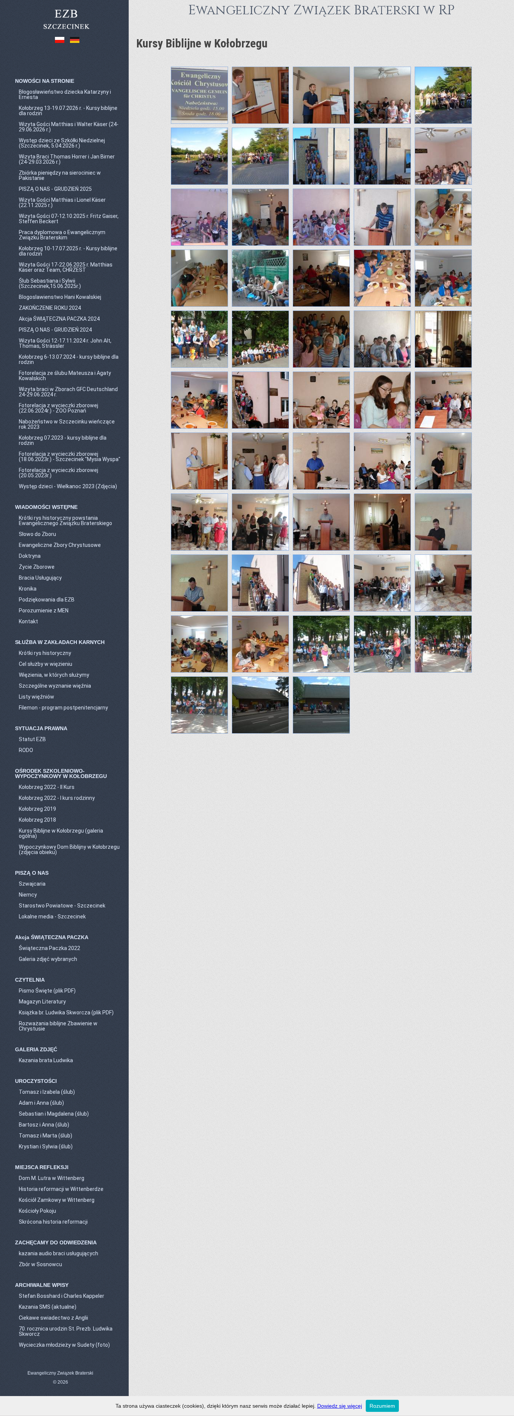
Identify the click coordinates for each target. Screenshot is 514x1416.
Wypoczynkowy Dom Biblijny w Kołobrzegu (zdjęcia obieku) (69, 849)
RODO (26, 750)
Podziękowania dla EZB (47, 600)
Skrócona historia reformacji (53, 1222)
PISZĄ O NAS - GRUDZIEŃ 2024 (55, 330)
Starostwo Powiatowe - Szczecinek (62, 906)
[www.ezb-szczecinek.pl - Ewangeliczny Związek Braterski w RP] (66, 29)
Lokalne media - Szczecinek (52, 917)
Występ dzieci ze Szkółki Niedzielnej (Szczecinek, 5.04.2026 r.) (62, 143)
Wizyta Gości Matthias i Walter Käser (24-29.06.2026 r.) (69, 126)
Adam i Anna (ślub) (41, 1103)
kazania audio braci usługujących (58, 1253)
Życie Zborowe (37, 567)
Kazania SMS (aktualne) (47, 1307)
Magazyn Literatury (42, 1002)
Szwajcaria (32, 884)
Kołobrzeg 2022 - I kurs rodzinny (57, 798)
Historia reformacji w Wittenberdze (61, 1189)
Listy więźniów (36, 697)
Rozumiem (382, 1406)
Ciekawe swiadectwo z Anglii (53, 1318)
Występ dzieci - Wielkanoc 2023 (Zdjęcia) (68, 486)
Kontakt (28, 621)
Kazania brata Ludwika (46, 1060)
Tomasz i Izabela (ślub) (47, 1092)
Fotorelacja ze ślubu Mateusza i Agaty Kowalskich (65, 375)
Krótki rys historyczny (45, 653)
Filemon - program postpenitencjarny (63, 708)
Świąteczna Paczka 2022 (49, 948)
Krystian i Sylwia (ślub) (46, 1146)
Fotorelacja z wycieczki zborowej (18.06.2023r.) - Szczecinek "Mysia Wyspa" (69, 456)
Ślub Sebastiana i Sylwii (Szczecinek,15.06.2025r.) (50, 283)
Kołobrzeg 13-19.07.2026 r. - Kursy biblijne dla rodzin (68, 110)
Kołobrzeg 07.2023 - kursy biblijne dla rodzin (62, 440)
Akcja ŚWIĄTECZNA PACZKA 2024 (59, 319)
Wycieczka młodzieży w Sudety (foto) (64, 1345)
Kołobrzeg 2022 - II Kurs (47, 787)
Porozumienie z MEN (43, 611)
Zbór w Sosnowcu (40, 1264)
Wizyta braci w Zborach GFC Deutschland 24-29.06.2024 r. (68, 391)
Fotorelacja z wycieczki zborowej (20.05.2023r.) (58, 472)
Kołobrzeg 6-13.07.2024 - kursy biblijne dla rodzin (69, 359)
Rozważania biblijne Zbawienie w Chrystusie (58, 1026)
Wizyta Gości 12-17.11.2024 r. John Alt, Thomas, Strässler (65, 343)
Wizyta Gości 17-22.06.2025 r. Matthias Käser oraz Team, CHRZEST (66, 267)
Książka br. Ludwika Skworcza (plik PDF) (66, 1012)
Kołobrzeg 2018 (37, 820)
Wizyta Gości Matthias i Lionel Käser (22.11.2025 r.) (62, 202)
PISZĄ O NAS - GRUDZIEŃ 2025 (55, 189)
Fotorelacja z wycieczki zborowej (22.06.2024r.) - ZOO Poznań (58, 408)
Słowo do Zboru (37, 534)
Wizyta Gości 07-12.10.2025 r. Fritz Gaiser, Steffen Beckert (69, 218)
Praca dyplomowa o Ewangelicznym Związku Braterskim (62, 235)
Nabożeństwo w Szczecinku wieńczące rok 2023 (67, 424)
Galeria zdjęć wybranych (48, 959)
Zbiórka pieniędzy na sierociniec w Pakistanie (60, 175)
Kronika (27, 589)
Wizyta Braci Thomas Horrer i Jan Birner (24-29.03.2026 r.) (67, 159)
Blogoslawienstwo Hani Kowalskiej (60, 297)
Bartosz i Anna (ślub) (44, 1125)
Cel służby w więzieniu (45, 664)
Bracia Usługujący (40, 578)
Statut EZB (32, 739)
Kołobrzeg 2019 (37, 809)
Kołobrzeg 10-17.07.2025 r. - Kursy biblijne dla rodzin (68, 251)
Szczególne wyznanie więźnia (55, 686)
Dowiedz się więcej (339, 1406)
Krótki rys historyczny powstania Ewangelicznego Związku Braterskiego (65, 520)
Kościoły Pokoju (37, 1211)
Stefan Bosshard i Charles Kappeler (61, 1296)
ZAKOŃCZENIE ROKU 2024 (50, 308)
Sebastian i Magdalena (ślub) (54, 1114)
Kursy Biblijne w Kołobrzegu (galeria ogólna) (61, 833)
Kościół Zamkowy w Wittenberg (56, 1200)
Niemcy (28, 895)
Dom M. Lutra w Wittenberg (51, 1178)
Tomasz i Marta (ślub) (45, 1136)
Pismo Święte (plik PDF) (47, 991)
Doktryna (30, 556)
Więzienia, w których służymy (54, 675)
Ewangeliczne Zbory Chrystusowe (60, 545)
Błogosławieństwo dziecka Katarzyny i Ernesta (65, 94)
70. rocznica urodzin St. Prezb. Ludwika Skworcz (66, 1331)
